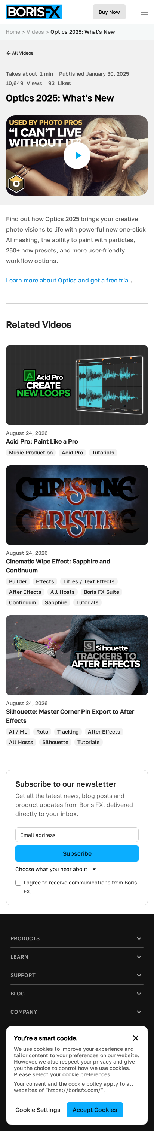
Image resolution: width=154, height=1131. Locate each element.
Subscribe (77, 853)
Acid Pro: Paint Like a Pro (42, 441)
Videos (35, 31)
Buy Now (109, 12)
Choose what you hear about (51, 869)
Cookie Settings (38, 1109)
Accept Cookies (95, 1109)
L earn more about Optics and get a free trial (68, 280)
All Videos (22, 53)
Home (13, 31)
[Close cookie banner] (135, 1038)
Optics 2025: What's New (82, 31)
